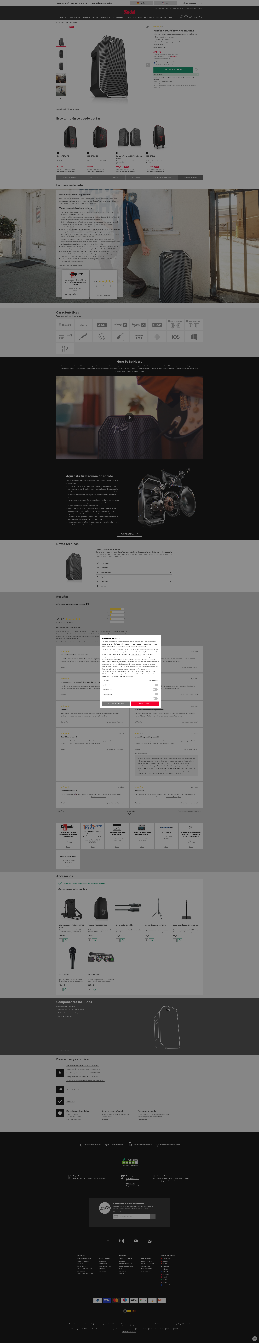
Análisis (105, 685)
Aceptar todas (144, 703)
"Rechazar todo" (136, 654)
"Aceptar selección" (144, 669)
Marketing (106, 689)
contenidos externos (109, 699)
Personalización (107, 694)
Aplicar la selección (116, 703)
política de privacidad (113, 676)
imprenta (130, 676)
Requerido (106, 680)
